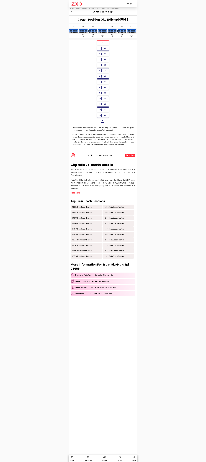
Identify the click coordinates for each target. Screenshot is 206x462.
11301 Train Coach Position (114, 256)
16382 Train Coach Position (114, 207)
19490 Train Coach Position (82, 218)
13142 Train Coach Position (114, 251)
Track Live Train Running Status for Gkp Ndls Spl (94, 275)
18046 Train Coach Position (114, 212)
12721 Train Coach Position (82, 212)
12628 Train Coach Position (82, 234)
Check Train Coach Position (85, 9)
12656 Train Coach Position (82, 240)
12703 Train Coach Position (82, 223)
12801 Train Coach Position (82, 251)
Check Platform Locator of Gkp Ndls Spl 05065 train (95, 288)
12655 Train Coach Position (114, 240)
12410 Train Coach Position (114, 218)
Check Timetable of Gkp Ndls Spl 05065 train (93, 281)
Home (72, 9)
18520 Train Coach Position (114, 234)
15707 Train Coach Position (114, 223)
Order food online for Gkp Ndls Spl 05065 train (93, 294)
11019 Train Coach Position (82, 229)
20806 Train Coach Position (82, 207)
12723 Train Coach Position (82, 256)
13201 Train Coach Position (82, 245)
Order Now (130, 155)
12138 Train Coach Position (114, 245)
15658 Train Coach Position (114, 229)
